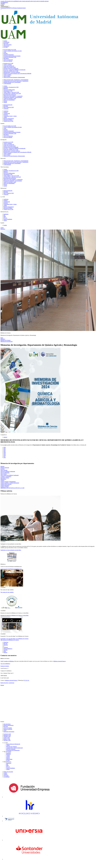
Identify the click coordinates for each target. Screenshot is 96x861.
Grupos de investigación (8, 66)
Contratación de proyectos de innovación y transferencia (15, 81)
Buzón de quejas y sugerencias (7, 682)
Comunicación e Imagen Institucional (14, 747)
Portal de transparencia (8, 725)
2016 (4, 457)
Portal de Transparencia (8, 118)
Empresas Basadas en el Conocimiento (12, 82)
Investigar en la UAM (8, 63)
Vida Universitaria (7, 44)
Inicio (2, 337)
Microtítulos (6, 58)
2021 (4, 451)
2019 (4, 453)
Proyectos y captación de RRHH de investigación (14, 69)
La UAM (5, 47)
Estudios (5, 40)
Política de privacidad (8, 771)
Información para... (5, 6)
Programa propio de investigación (10, 68)
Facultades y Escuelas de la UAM (10, 87)
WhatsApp (5, 642)
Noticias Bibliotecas (7, 648)
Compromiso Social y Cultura (10, 116)
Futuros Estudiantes (18, 8)
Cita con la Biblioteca (5, 663)
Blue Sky (5, 643)
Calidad (5, 117)
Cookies (5, 773)
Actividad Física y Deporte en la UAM (12, 93)
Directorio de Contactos (11, 746)
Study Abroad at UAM (8, 107)
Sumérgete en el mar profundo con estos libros (11, 550)
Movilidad (5, 106)
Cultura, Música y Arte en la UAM (11, 92)
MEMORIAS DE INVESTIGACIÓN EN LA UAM (12, 487)
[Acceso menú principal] (1, 9)
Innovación (5, 43)
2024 (4, 447)
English (2, 5)
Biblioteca (6, 2)
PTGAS (12, 8)
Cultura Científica (7, 74)
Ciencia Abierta (6, 76)
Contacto (5, 774)
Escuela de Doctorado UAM (9, 57)
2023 (4, 448)
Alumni (24, 8)
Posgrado (5, 53)
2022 (4, 449)
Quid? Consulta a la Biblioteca (7, 661)
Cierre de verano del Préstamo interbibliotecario (11, 569)
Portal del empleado (7, 729)
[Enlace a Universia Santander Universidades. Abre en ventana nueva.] (29, 859)
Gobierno (5, 112)
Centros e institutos (7, 64)
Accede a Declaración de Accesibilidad (9, 1)
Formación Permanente (8, 54)
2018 (4, 455)
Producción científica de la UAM (10, 71)
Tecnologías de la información (13, 750)
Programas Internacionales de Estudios (11, 56)
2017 (4, 456)
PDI (6, 8)
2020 (4, 452)
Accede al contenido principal (41, 1)
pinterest (5, 437)
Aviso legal (5, 775)
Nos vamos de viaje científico (7, 592)
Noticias (5, 101)
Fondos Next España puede (9, 67)
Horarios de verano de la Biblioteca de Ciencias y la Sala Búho (14, 615)
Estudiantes (3, 8)
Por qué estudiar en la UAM (9, 49)
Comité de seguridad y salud (9, 98)
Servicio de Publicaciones (9, 89)
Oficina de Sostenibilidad (9, 99)
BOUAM (5, 726)
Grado (4, 52)
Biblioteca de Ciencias (5, 340)
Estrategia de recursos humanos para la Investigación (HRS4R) (17, 73)
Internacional (6, 46)
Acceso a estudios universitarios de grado (12, 50)
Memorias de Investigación (7, 341)
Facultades (8, 752)
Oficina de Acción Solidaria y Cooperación (12, 96)
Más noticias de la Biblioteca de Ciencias (10, 640)
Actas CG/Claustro (7, 727)
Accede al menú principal (23, 1)
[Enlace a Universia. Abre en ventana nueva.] (29, 840)
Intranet (2, 685)
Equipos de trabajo (5, 666)
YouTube (5, 650)
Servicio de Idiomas (7, 61)
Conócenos (5, 108)
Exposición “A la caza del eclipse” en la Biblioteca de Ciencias (14, 638)
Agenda (5, 102)
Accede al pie (32, 1)
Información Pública (7, 119)
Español (2, 3)
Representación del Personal (9, 94)
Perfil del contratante (10, 749)
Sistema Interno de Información (13, 744)
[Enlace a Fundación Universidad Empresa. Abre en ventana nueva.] (29, 797)
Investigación (6, 42)
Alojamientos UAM (7, 91)
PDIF (8, 8)
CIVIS (2, 2)
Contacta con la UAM (8, 121)
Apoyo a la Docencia (8, 59)
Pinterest (5, 652)
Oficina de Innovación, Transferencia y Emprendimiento (15, 79)
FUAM (7, 760)
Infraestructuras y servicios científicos (11, 72)
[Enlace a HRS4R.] (29, 816)
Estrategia (5, 114)
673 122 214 (26, 680)
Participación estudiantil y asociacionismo (12, 97)
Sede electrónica (7, 724)
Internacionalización (7, 104)
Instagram (5, 644)
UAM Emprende (7, 83)
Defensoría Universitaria (8, 731)
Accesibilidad (6, 776)
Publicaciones (9, 759)
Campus (5, 85)
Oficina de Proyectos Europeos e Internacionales (14, 77)
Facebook (5, 647)
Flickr (4, 651)
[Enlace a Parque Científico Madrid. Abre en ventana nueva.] (9, 821)
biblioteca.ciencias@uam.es (59, 661)
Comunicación (6, 113)
